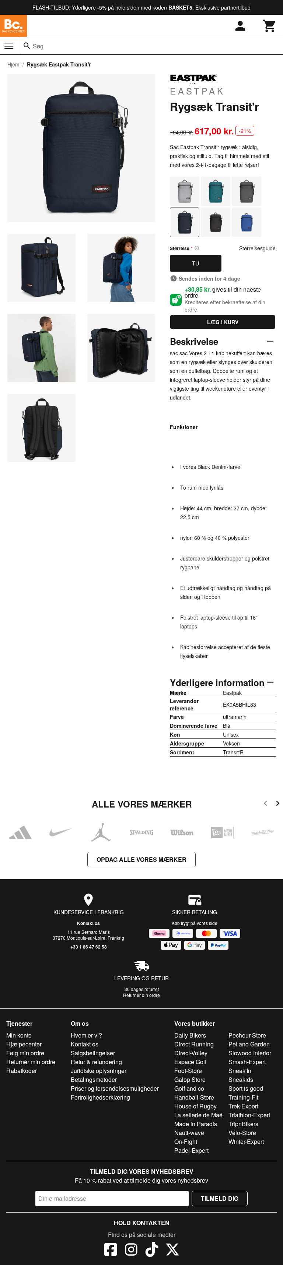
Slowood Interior (249, 1053)
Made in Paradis (195, 1124)
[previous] (265, 804)
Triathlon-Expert (249, 1115)
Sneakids (240, 1079)
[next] (277, 804)
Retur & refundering (96, 1061)
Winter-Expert (246, 1141)
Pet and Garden (249, 1044)
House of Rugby (195, 1106)
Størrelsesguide (257, 248)
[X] (172, 1250)
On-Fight (185, 1141)
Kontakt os (88, 923)
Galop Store (190, 1079)
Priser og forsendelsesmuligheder (115, 1088)
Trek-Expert (243, 1106)
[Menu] (9, 46)
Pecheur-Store (247, 1035)
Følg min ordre (25, 1053)
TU (195, 263)
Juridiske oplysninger (98, 1070)
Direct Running (194, 1044)
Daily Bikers (190, 1035)
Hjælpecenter (24, 1044)
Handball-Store (194, 1097)
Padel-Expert (191, 1150)
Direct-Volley (190, 1053)
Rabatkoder (21, 1070)
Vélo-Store (242, 1132)
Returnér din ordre (141, 995)
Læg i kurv (222, 322)
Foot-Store (188, 1070)
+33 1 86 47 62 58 (88, 946)
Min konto (19, 1035)
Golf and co (189, 1088)
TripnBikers (243, 1124)
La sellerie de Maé (198, 1115)
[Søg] (26, 45)
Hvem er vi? (86, 1035)
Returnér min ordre (30, 1061)
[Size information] (196, 248)
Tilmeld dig (219, 1198)
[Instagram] (131, 1250)
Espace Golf (190, 1061)
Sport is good (245, 1088)
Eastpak (197, 90)
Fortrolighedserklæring (100, 1097)
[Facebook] (110, 1250)
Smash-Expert (247, 1061)
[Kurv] (269, 25)
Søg (38, 46)
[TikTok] (151, 1250)
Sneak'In (239, 1070)
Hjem (13, 64)
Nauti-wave (189, 1132)
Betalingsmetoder (94, 1079)
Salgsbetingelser (93, 1053)
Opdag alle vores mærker (141, 859)
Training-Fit (243, 1097)
